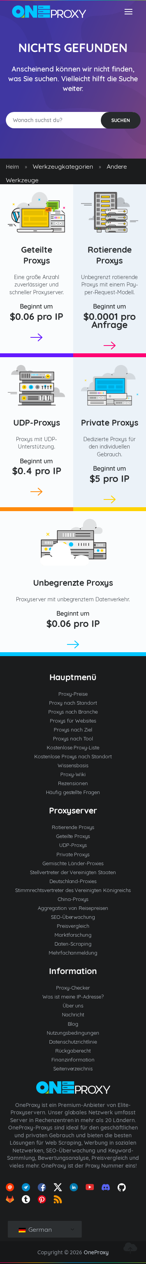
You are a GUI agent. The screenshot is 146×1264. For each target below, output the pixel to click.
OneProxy (96, 1252)
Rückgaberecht (73, 1051)
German (39, 1229)
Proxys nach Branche (73, 712)
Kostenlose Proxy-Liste (73, 747)
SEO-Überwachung (73, 917)
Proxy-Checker (73, 988)
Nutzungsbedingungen (73, 1033)
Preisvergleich (73, 926)
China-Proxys (73, 899)
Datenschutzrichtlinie (73, 1042)
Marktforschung (73, 935)
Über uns (73, 1005)
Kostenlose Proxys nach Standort (73, 756)
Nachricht (73, 1014)
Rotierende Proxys (110, 254)
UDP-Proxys (36, 422)
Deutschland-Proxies (73, 881)
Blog (73, 1024)
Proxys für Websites (73, 721)
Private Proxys (109, 422)
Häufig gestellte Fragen (73, 792)
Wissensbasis (73, 765)
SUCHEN (120, 120)
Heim (12, 166)
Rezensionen (73, 783)
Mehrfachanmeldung (73, 953)
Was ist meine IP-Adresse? (73, 996)
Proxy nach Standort (73, 703)
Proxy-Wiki (73, 774)
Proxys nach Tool (73, 738)
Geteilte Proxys (36, 254)
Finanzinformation (73, 1059)
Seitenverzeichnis (73, 1068)
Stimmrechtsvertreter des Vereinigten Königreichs (73, 890)
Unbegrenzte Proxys (73, 582)
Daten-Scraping (73, 944)
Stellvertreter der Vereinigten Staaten (73, 872)
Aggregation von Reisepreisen (73, 908)
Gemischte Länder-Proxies (73, 863)
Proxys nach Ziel (73, 729)
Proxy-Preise (73, 694)
